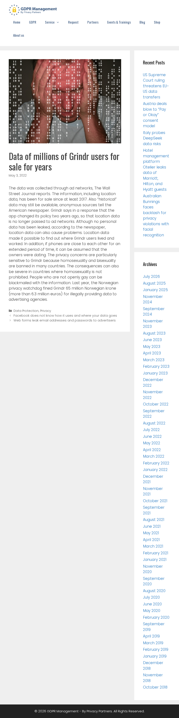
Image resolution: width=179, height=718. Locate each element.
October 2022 (156, 404)
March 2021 (153, 546)
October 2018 (155, 687)
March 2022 (153, 456)
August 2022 (154, 423)
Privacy (45, 311)
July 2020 (151, 597)
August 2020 (154, 590)
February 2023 (156, 366)
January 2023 (155, 373)
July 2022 (151, 429)
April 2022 (152, 449)
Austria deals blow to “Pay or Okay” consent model (155, 115)
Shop (157, 22)
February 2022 (156, 463)
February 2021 (155, 553)
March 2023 (153, 359)
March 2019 (153, 643)
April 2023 (152, 353)
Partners (92, 22)
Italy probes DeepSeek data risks (154, 138)
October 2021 (155, 500)
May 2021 (151, 533)
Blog (142, 22)
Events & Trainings (119, 22)
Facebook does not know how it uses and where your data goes (65, 315)
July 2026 (151, 276)
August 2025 (154, 283)
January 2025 (155, 289)
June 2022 (152, 436)
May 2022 (151, 443)
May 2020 (151, 610)
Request (73, 22)
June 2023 (152, 339)
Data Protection (26, 311)
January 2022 (155, 469)
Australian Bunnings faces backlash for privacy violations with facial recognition (156, 215)
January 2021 (155, 559)
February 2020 (156, 617)
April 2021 (151, 539)
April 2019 (151, 636)
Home (16, 22)
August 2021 (153, 519)
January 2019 (155, 656)
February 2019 (155, 649)
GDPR (32, 22)
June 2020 (152, 604)
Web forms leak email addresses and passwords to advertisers (65, 320)
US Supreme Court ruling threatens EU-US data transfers (156, 86)
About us (18, 35)
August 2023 (154, 333)
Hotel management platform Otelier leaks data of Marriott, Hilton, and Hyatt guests (156, 170)
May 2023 (151, 346)
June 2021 (152, 526)
